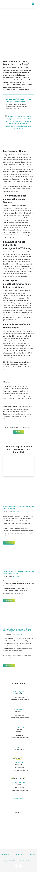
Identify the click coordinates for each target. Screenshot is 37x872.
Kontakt (32, 854)
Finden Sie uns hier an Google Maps (22, 842)
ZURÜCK (18, 432)
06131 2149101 (19, 787)
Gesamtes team (18, 798)
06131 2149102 (19, 697)
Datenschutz (20, 854)
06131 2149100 (19, 715)
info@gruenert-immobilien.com (20, 717)
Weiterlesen (9, 543)
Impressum (5, 854)
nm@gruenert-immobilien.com (20, 699)
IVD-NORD (16, 512)
